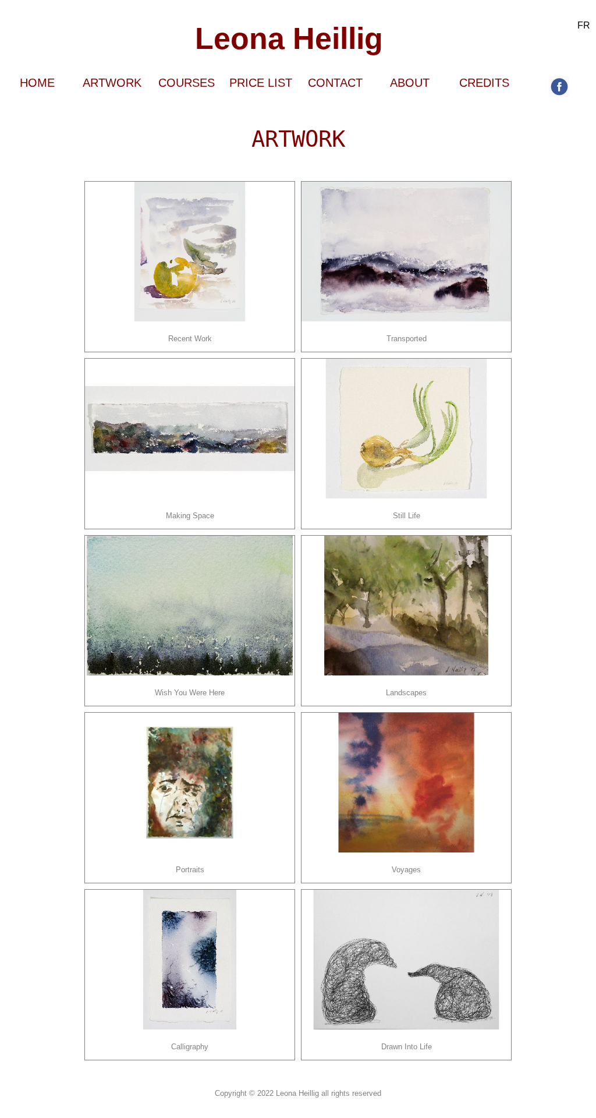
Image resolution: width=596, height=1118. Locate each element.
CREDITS (484, 82)
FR (583, 25)
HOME (37, 82)
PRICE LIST (260, 82)
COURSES (186, 82)
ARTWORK (112, 82)
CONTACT (335, 82)
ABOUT (410, 82)
